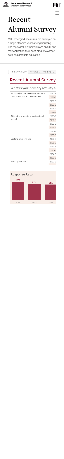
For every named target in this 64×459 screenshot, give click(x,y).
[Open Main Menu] (57, 13)
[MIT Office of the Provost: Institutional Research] (17, 4)
